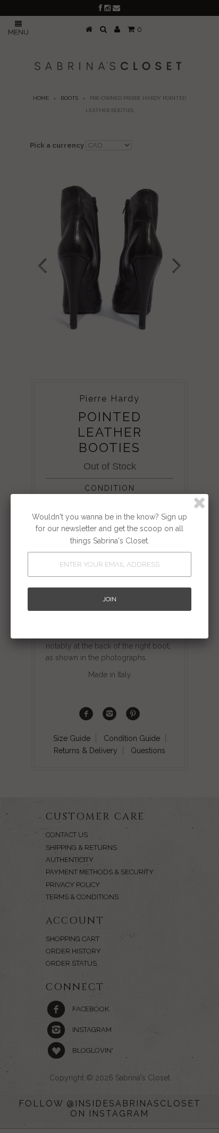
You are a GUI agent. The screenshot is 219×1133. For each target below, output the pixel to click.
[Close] (199, 503)
